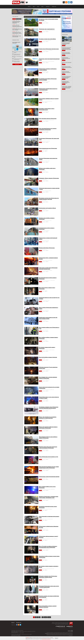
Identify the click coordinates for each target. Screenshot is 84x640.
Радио (38, 6)
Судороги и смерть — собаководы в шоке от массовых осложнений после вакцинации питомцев (66, 87)
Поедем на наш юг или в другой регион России (17, 54)
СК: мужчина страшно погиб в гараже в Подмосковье (47, 348)
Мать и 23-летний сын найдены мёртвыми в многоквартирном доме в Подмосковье (48, 547)
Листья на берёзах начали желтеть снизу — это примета (17, 29)
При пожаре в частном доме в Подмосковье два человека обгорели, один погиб (49, 199)
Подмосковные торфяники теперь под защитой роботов (48, 99)
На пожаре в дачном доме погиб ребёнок (47, 38)
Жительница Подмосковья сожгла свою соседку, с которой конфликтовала (49, 586)
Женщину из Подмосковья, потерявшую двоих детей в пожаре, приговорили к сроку (48, 497)
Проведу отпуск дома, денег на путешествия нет (18, 59)
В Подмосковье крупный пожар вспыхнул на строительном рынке (48, 89)
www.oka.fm (46, 633)
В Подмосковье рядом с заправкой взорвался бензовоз (48, 258)
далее (45, 617)
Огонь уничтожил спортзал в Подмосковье (47, 118)
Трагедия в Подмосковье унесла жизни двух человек (48, 159)
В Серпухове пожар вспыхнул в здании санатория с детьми (49, 189)
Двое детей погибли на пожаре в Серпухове (48, 357)
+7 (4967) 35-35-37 (60, 626)
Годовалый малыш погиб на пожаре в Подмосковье (46, 228)
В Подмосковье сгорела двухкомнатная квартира (49, 476)
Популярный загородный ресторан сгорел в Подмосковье (48, 507)
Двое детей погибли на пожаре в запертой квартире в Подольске (47, 606)
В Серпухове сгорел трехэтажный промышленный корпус (49, 59)
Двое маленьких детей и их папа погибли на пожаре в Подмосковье (48, 437)
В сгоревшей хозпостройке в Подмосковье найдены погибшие (48, 79)
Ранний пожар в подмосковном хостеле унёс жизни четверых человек (48, 318)
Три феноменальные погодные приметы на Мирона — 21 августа (17, 33)
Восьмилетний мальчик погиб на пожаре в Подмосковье (47, 278)
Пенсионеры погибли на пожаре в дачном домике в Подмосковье (49, 557)
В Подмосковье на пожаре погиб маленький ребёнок (48, 238)
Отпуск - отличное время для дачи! (18, 57)
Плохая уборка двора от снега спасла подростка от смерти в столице (49, 397)
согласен (27, 637)
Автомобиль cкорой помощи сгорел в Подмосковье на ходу (46, 109)
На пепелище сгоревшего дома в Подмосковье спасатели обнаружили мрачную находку (48, 407)
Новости (29, 6)
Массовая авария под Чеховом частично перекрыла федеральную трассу (67, 67)
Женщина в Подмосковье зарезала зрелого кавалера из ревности (66, 72)
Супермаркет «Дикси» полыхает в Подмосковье (49, 178)
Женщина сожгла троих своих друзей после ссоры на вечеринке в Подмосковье (48, 447)
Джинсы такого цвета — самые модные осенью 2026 (16, 36)
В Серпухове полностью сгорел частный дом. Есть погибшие (49, 298)
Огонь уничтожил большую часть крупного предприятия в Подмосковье (47, 129)
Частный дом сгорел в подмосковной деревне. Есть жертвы (48, 19)
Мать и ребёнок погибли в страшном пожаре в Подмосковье (48, 338)
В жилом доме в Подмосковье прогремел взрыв (49, 48)
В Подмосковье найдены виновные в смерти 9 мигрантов (48, 537)
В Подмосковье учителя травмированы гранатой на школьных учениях (66, 82)
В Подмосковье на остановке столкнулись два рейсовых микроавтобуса (66, 43)
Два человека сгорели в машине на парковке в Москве (48, 567)
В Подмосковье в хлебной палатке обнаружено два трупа (48, 527)
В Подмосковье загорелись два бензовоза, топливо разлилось (48, 69)
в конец (49, 617)
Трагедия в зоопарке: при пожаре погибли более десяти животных (49, 596)
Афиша (42, 6)
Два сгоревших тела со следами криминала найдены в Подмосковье (48, 378)
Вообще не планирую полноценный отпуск (17, 61)
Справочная (47, 6)
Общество (44, 102)
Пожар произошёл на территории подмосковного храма (49, 517)
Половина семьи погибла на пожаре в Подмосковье (46, 218)
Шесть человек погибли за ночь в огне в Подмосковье (47, 487)
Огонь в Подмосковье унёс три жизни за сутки (48, 456)
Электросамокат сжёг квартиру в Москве (47, 208)
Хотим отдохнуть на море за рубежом (17, 52)
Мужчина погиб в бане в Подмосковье (47, 247)
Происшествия (44, 31)
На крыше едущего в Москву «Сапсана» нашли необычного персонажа (66, 53)
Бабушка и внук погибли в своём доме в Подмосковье (47, 169)
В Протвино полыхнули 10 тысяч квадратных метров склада (48, 368)
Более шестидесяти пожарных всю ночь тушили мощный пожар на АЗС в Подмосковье (49, 467)
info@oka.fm (69, 626)
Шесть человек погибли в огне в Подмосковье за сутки (49, 328)
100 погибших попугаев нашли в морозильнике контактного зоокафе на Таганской (66, 77)
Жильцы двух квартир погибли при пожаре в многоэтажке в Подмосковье (48, 427)
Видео (34, 6)
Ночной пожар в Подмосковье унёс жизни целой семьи (49, 139)
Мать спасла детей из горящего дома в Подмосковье (47, 288)
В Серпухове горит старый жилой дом (47, 29)
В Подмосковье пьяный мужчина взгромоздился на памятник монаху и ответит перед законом (66, 48)
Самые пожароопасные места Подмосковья (48, 148)
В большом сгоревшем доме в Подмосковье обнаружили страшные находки (48, 577)
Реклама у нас (54, 6)
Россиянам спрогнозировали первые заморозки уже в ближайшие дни (16, 22)
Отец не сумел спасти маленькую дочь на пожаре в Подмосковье (49, 387)
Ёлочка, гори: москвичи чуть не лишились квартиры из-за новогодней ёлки (47, 417)
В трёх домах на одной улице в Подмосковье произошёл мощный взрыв (48, 268)
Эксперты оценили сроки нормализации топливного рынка (17, 26)
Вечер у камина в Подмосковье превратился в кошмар (48, 308)
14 (42, 617)
